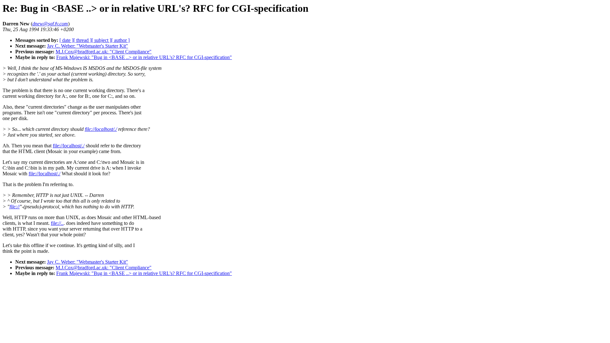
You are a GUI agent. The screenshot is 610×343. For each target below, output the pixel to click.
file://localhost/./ (101, 129)
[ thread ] (82, 40)
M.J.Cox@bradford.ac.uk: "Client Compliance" (104, 51)
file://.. (57, 223)
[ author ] (120, 40)
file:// (15, 206)
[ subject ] (101, 40)
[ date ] (66, 40)
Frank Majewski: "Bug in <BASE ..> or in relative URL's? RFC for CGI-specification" (144, 57)
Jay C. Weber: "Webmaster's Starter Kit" (87, 46)
